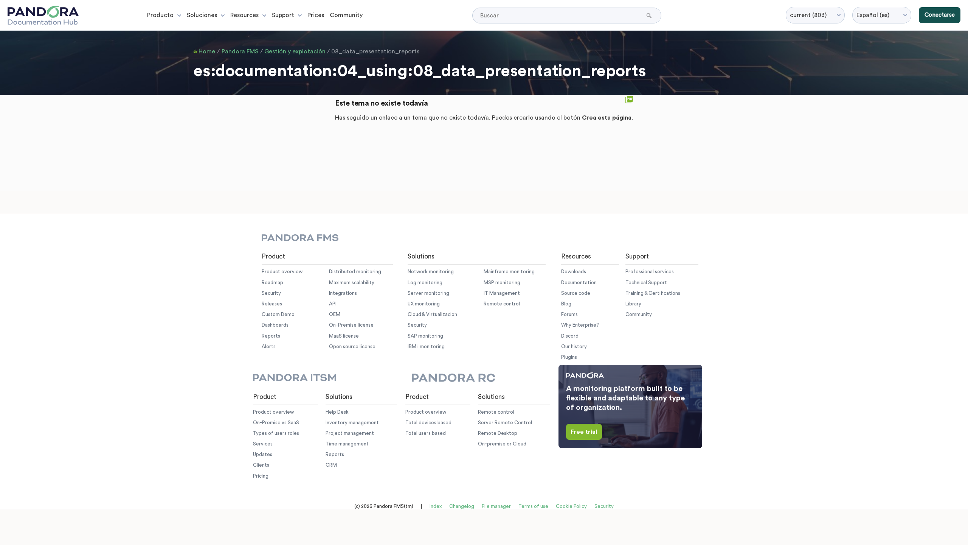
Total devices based (428, 422)
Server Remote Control (505, 422)
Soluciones (202, 15)
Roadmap (272, 282)
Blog (566, 303)
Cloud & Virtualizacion (432, 314)
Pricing (260, 475)
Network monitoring (431, 271)
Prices (315, 15)
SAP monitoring (425, 335)
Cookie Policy (571, 506)
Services (263, 443)
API (333, 303)
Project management (350, 433)
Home (207, 51)
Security (271, 293)
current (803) (808, 15)
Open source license (352, 346)
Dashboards (275, 324)
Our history (574, 346)
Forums (569, 314)
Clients (261, 464)
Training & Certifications (652, 293)
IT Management (502, 293)
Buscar (649, 15)
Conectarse (940, 15)
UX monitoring (424, 303)
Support (283, 15)
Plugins (569, 357)
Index (436, 506)
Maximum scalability (351, 282)
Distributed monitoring (355, 271)
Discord (570, 335)
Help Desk (337, 412)
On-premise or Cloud (502, 443)
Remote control (502, 303)
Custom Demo (278, 314)
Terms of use (533, 506)
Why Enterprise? (580, 324)
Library (633, 303)
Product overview (282, 271)
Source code (575, 293)
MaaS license (344, 335)
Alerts (269, 346)
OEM (334, 314)
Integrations (343, 293)
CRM (331, 464)
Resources (244, 15)
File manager (496, 506)
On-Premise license (351, 324)
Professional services (649, 271)
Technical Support (646, 282)
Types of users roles (276, 433)
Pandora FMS (240, 51)
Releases (272, 303)
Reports (271, 335)
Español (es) (872, 15)
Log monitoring (425, 282)
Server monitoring (428, 293)
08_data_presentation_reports (375, 51)
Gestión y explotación (295, 51)
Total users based (425, 433)
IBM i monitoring (426, 346)
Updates (262, 454)
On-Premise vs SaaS (276, 422)
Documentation (579, 282)
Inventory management (352, 422)
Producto (160, 15)
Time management (347, 443)
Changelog (461, 506)
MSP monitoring (502, 282)
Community (346, 15)
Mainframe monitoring (509, 271)
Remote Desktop (497, 433)
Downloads (573, 271)
